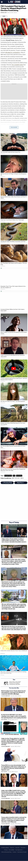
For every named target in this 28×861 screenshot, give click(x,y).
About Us (12, 847)
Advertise (17, 847)
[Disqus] (14, 502)
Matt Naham (4, 719)
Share (4, 16)
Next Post (20, 482)
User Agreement (18, 849)
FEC (14, 475)
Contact (14, 852)
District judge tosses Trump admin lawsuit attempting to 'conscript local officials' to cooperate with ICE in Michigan (13, 692)
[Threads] (18, 478)
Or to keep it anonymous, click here (14, 683)
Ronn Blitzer (4, 12)
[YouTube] (12, 478)
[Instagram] (17, 478)
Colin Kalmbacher (5, 695)
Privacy (5, 849)
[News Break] (22, 478)
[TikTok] (15, 478)
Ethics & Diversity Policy (6, 852)
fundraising (19, 475)
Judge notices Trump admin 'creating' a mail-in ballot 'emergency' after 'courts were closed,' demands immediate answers (14, 540)
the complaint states (17, 64)
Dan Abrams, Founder (22, 852)
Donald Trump (8, 475)
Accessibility (11, 849)
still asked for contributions (12, 52)
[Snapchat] (21, 478)
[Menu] (2, 2)
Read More (14, 127)
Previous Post (8, 482)
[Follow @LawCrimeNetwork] (20, 478)
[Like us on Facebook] (14, 478)
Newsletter (23, 847)
